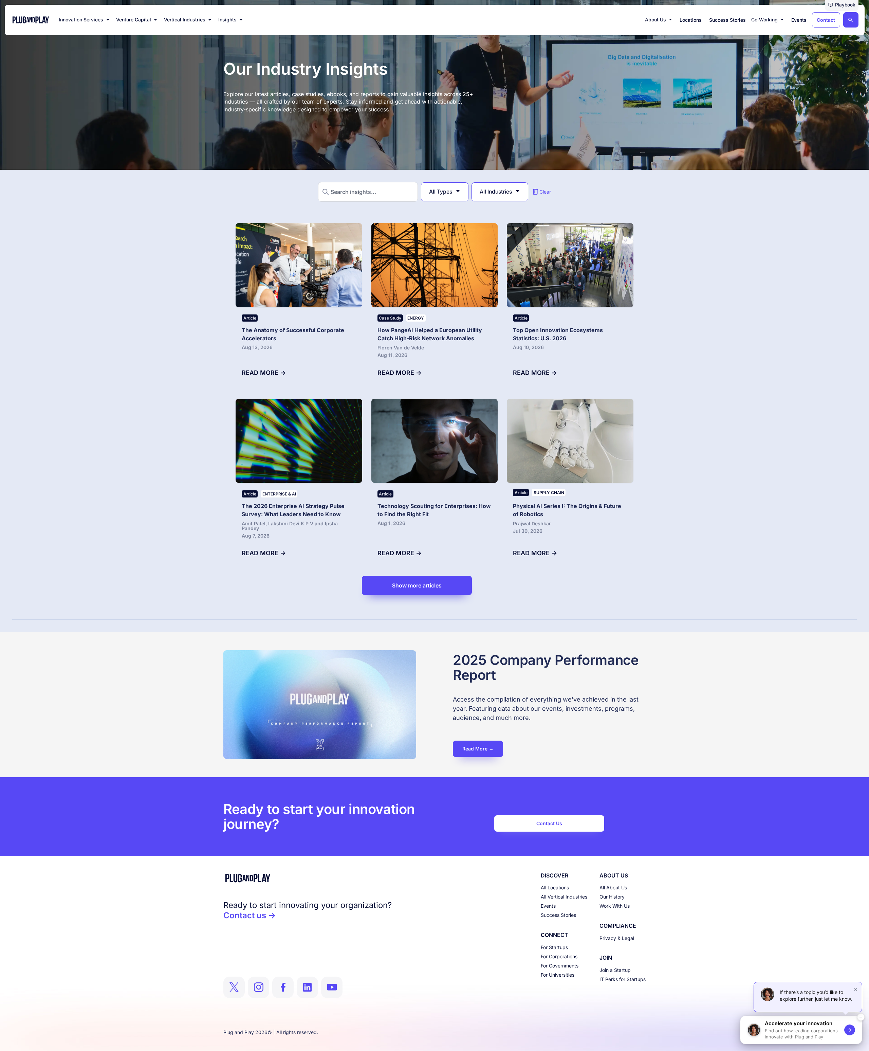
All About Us (613, 887)
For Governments (559, 965)
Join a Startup (615, 970)
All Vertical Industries (564, 897)
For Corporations (559, 956)
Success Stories (558, 915)
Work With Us (614, 906)
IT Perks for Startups (622, 979)
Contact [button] (826, 20)
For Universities (557, 975)
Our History (612, 897)
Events (548, 906)
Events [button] (799, 20)
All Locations (555, 887)
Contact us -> (249, 915)
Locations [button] (691, 20)
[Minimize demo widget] (861, 1017)
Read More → (478, 748)
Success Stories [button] (727, 20)
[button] (841, 5)
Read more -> (264, 372)
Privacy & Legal (616, 938)
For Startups (554, 947)
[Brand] (307, 878)
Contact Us (549, 823)
